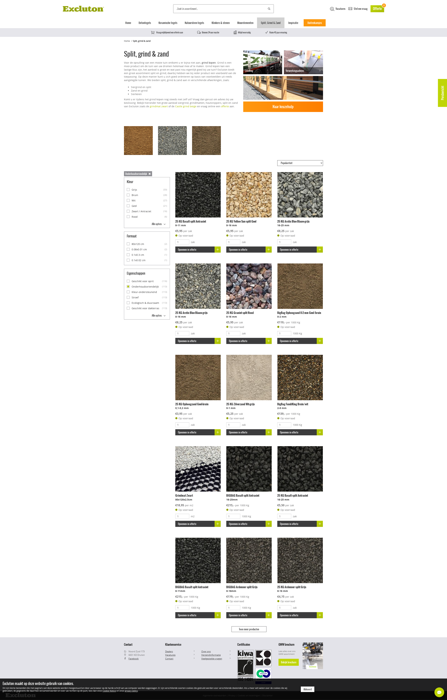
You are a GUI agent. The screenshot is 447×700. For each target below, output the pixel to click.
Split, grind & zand (142, 40)
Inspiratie (293, 23)
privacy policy (131, 690)
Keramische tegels (168, 23)
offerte (225, 106)
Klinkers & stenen (221, 23)
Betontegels (145, 23)
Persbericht (442, 93)
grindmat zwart (159, 106)
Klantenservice (173, 644)
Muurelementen (245, 23)
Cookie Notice (109, 690)
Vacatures (340, 9)
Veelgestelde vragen (211, 658)
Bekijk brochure (288, 662)
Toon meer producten (249, 629)
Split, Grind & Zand (271, 23)
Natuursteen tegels (194, 23)
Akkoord (307, 689)
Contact (169, 658)
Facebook (134, 658)
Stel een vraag (360, 9)
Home (128, 23)
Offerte (378, 8)
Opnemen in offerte (187, 250)
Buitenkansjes (314, 23)
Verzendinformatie (211, 655)
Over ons (206, 651)
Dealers (169, 651)
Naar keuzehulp (283, 106)
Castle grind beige (185, 106)
